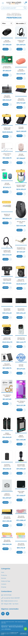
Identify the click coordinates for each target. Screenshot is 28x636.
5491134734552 (7, 595)
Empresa (3, 587)
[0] (24, 3)
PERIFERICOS (16, 13)
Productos (4, 575)
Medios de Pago (5, 581)
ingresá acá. (4, 626)
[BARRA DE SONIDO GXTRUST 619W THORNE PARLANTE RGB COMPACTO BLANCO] (10, 223)
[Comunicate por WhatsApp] (25, 629)
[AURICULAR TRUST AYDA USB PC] (10, 259)
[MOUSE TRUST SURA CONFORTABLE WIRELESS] (24, 230)
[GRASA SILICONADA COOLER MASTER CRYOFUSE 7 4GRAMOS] (10, 441)
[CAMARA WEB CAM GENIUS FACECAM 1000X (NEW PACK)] (10, 287)
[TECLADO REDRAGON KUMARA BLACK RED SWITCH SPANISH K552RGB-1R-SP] (24, 107)
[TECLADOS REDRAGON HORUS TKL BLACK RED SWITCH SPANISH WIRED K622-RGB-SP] (10, 525)
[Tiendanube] (6, 629)
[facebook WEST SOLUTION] (7, 613)
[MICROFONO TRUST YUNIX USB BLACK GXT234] (24, 473)
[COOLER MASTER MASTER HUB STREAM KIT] (24, 136)
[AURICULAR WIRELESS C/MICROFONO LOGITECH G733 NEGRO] (10, 136)
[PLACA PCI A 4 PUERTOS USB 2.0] (24, 256)
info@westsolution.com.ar (11, 601)
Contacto (3, 584)
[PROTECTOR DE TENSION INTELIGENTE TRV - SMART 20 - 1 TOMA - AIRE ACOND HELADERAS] (24, 346)
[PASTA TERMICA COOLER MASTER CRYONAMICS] (24, 444)
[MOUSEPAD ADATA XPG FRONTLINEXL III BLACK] (10, 317)
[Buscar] (25, 8)
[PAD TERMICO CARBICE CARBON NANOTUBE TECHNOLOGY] (10, 403)
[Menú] (3, 3)
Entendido (24, 633)
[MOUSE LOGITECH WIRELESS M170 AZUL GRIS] (10, 192)
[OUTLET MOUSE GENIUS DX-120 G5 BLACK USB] (24, 373)
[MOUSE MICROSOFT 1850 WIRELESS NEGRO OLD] (10, 49)
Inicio (8, 13)
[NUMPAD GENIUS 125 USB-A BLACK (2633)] (10, 473)
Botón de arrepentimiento (16, 626)
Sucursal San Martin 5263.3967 (12, 598)
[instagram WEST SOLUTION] (3, 613)
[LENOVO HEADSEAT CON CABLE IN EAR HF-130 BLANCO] (10, 502)
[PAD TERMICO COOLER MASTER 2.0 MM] (24, 410)
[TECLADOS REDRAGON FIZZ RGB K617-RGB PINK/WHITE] (24, 524)
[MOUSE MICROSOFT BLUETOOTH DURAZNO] (24, 78)
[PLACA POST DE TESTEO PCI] (10, 75)
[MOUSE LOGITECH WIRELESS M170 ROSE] (24, 162)
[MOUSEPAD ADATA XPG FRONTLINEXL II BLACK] (24, 317)
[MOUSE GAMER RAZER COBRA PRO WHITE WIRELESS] (24, 194)
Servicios (3, 578)
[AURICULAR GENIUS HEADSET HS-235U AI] (24, 49)
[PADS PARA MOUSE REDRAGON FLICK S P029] (24, 500)
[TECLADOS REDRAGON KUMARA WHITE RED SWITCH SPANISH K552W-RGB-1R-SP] (24, 552)
